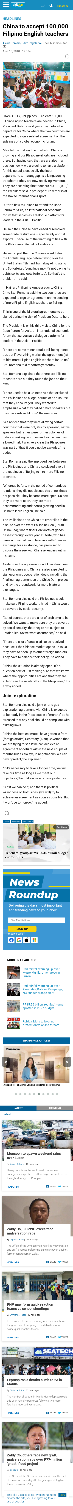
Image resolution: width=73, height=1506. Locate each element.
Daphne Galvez (17, 1239)
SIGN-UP (22, 929)
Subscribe (63, 6)
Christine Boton (17, 1390)
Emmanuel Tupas (18, 1315)
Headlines (12, 19)
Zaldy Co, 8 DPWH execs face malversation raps (30, 1231)
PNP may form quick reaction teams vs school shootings (30, 1306)
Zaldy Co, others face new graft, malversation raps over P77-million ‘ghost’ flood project (34, 1459)
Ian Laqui (14, 1470)
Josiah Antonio (17, 1164)
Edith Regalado (31, 43)
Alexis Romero (12, 43)
